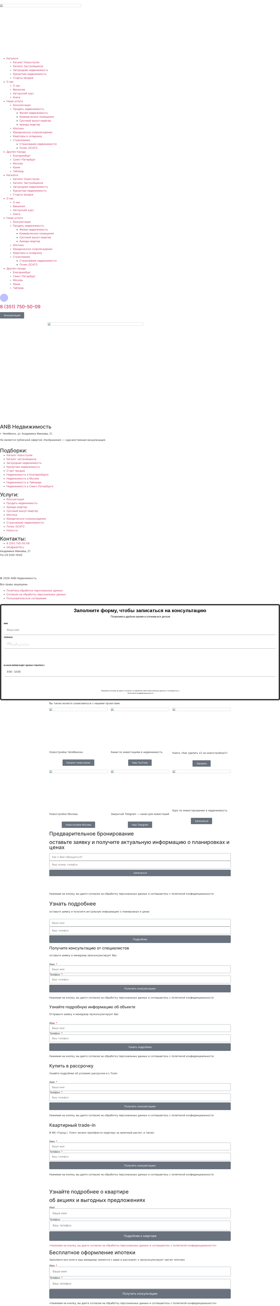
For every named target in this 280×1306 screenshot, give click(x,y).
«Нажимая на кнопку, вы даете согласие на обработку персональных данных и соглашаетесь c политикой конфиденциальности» (133, 1245)
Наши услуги (14, 101)
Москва (18, 163)
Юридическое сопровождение (32, 132)
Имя (6, 623)
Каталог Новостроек (26, 62)
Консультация (22, 105)
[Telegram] (71, 883)
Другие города (16, 151)
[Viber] (62, 883)
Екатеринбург (22, 155)
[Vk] (13, 563)
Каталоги (12, 58)
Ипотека (18, 128)
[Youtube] (4, 563)
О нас (10, 81)
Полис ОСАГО (28, 147)
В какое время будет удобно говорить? (24, 665)
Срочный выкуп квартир (35, 120)
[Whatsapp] (53, 883)
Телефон (8, 637)
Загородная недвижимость (30, 70)
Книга (16, 97)
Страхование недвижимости (38, 144)
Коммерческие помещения (36, 116)
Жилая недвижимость (33, 112)
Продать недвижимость (28, 109)
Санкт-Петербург (24, 159)
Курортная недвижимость (30, 74)
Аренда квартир (29, 124)
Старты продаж (23, 77)
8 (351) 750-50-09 (20, 306)
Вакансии (19, 89)
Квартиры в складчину (27, 136)
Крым (16, 167)
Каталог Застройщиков (28, 66)
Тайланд (18, 171)
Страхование (21, 140)
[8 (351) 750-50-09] (4, 298)
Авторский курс (23, 93)
